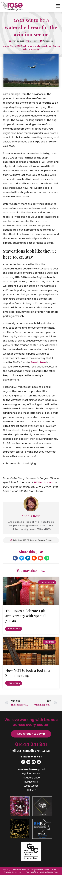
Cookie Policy (53, 872)
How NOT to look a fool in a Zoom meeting (27, 673)
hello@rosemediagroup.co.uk (31, 750)
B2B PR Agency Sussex (34, 540)
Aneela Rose (38, 362)
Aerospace (48, 41)
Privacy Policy (40, 872)
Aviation (17, 540)
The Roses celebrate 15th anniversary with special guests (25, 615)
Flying (49, 540)
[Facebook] (34, 762)
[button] (15, 558)
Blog (12, 46)
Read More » (14, 628)
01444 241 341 (31, 744)
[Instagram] (28, 762)
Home (5, 46)
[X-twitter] (39, 762)
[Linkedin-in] (23, 762)
